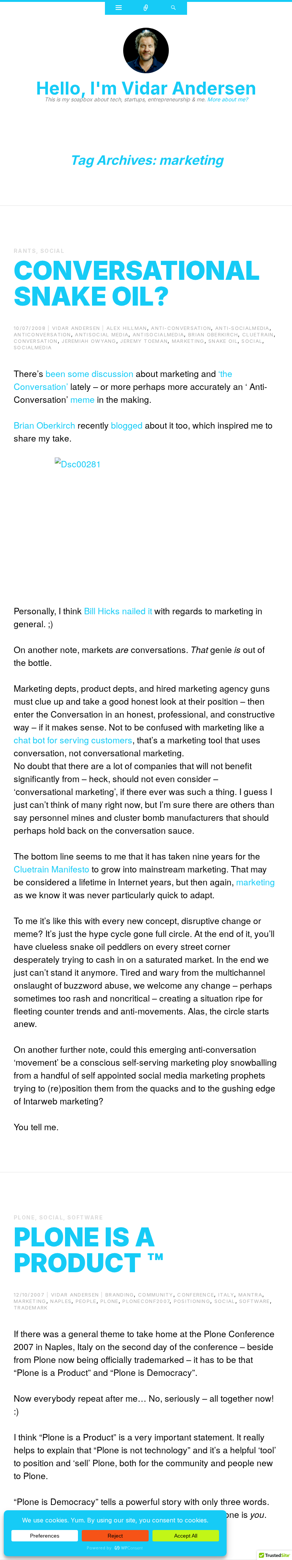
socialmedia (33, 347)
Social (52, 251)
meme (82, 399)
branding (119, 1295)
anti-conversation (181, 328)
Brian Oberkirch (213, 334)
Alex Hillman (126, 328)
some (78, 373)
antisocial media (102, 334)
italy (226, 1295)
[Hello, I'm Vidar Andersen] (146, 52)
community (155, 1295)
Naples (60, 1301)
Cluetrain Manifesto (51, 869)
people (86, 1301)
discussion (112, 373)
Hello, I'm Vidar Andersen (146, 88)
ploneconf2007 (146, 1301)
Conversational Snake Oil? (137, 283)
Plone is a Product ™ (89, 1249)
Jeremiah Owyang (89, 341)
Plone (24, 1217)
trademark (31, 1307)
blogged (127, 425)
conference (195, 1295)
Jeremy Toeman (144, 341)
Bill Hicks (102, 610)
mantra (250, 1295)
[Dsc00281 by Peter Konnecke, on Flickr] (146, 524)
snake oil (223, 341)
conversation (36, 341)
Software (85, 1217)
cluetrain (258, 334)
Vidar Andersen (76, 328)
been (55, 373)
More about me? (227, 99)
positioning (192, 1301)
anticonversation (42, 334)
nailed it (137, 610)
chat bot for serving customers (73, 739)
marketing (188, 341)
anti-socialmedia (242, 328)
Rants (25, 251)
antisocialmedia (158, 334)
